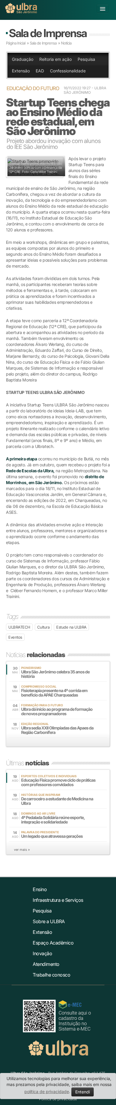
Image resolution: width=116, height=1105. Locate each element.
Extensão (21, 70)
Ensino (40, 889)
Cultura (43, 627)
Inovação (42, 953)
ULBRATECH (19, 627)
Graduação (22, 59)
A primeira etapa (21, 458)
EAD (40, 70)
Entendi (82, 1091)
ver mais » (22, 850)
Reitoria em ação (55, 59)
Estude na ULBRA (71, 627)
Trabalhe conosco (51, 975)
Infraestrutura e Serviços (58, 900)
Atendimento (46, 964)
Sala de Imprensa (48, 33)
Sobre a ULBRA (49, 921)
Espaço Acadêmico (53, 943)
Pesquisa (86, 59)
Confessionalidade (68, 70)
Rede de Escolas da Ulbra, (30, 470)
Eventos (15, 637)
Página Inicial (15, 43)
